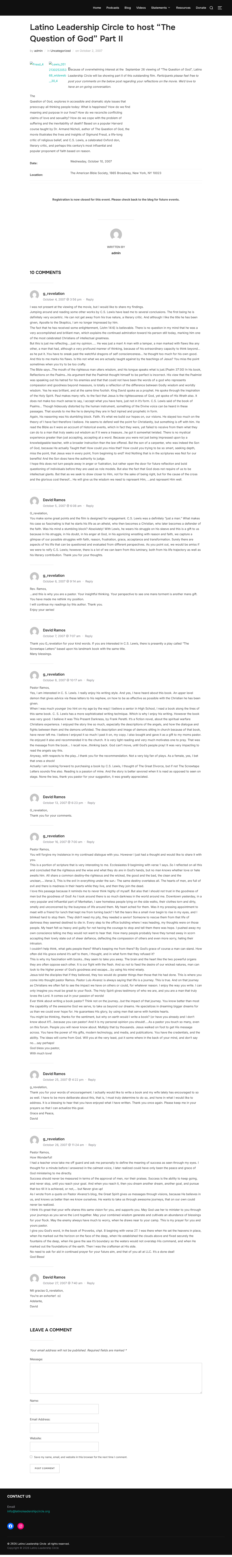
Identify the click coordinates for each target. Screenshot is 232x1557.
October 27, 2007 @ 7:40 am (63, 1283)
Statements (159, 8)
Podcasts (112, 8)
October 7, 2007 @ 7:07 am (62, 636)
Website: (36, 1438)
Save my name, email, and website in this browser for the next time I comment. (80, 1457)
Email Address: (40, 1419)
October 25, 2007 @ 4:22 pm (63, 1079)
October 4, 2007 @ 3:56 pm (62, 299)
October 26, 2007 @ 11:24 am (64, 1145)
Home (97, 8)
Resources (183, 8)
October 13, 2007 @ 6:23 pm (63, 803)
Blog (128, 8)
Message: (36, 1359)
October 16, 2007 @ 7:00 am (63, 842)
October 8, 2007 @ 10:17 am (63, 680)
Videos (141, 8)
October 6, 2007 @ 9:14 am (62, 581)
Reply (90, 299)
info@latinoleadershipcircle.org (28, 1511)
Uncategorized (61, 50)
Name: (34, 1400)
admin (38, 50)
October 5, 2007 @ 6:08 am (62, 506)
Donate (201, 8)
